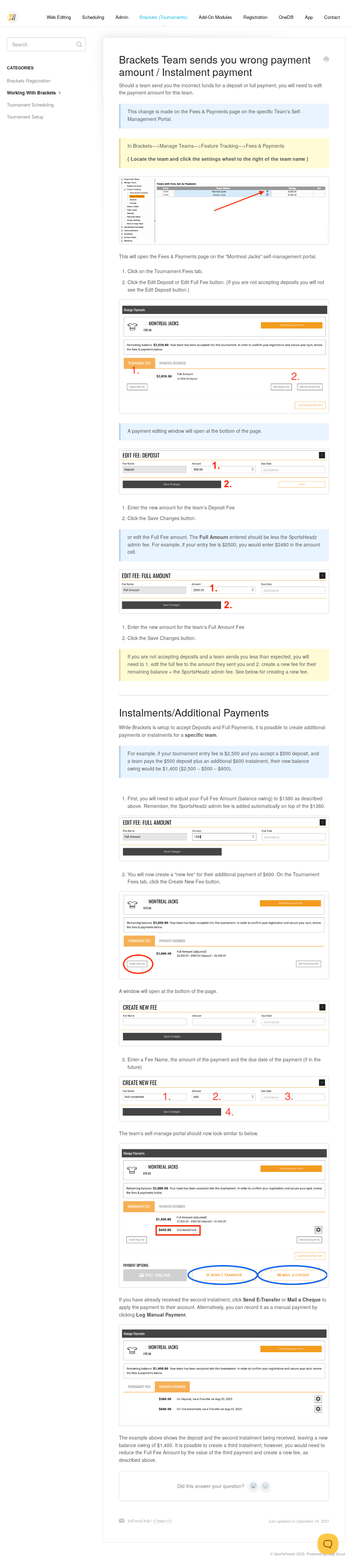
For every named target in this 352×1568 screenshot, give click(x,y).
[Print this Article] (326, 60)
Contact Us (162, 1520)
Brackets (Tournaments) (163, 17)
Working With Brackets (32, 92)
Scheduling (93, 17)
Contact (332, 17)
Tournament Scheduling (30, 104)
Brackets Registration (28, 80)
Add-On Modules (215, 17)
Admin (122, 17)
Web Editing (59, 17)
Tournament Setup (25, 116)
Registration (255, 17)
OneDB (286, 17)
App (309, 17)
